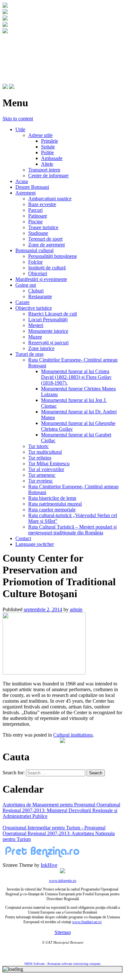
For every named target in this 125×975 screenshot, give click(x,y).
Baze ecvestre (42, 204)
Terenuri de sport (45, 239)
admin (76, 609)
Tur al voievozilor (46, 469)
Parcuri (35, 210)
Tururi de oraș (29, 354)
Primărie (49, 141)
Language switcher (34, 544)
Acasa (21, 181)
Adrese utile (40, 135)
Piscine (35, 221)
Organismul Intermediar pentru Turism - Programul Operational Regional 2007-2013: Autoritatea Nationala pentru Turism (59, 833)
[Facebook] (5, 87)
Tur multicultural (45, 452)
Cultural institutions (73, 735)
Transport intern (44, 169)
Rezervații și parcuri (48, 342)
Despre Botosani (32, 187)
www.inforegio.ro (62, 880)
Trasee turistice (43, 227)
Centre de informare (48, 175)
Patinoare (37, 216)
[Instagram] (11, 87)
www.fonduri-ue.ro (87, 922)
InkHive (49, 865)
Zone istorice (41, 348)
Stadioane (38, 233)
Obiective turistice (33, 308)
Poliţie (47, 152)
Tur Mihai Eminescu (49, 463)
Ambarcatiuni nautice (49, 198)
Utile (20, 129)
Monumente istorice (48, 331)
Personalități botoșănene (52, 256)
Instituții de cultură (47, 267)
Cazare (22, 302)
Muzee (35, 337)
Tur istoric (38, 446)
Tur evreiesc (40, 481)
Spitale (48, 146)
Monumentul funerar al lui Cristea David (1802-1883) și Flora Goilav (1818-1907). (76, 377)
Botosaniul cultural (34, 250)
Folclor (35, 262)
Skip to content (18, 118)
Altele (47, 164)
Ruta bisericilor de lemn (52, 498)
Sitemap (62, 932)
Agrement (25, 193)
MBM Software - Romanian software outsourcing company (62, 963)
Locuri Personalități (48, 319)
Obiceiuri (37, 273)
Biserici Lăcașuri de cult (52, 313)
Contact (23, 538)
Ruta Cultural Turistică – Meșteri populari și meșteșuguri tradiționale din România (72, 529)
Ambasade (52, 158)
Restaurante (40, 296)
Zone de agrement (46, 244)
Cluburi (36, 290)
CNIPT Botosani (39, 47)
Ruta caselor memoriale (52, 509)
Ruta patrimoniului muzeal (55, 504)
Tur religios (39, 457)
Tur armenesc (41, 475)
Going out (25, 285)
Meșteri (35, 325)
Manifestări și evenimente (41, 279)
